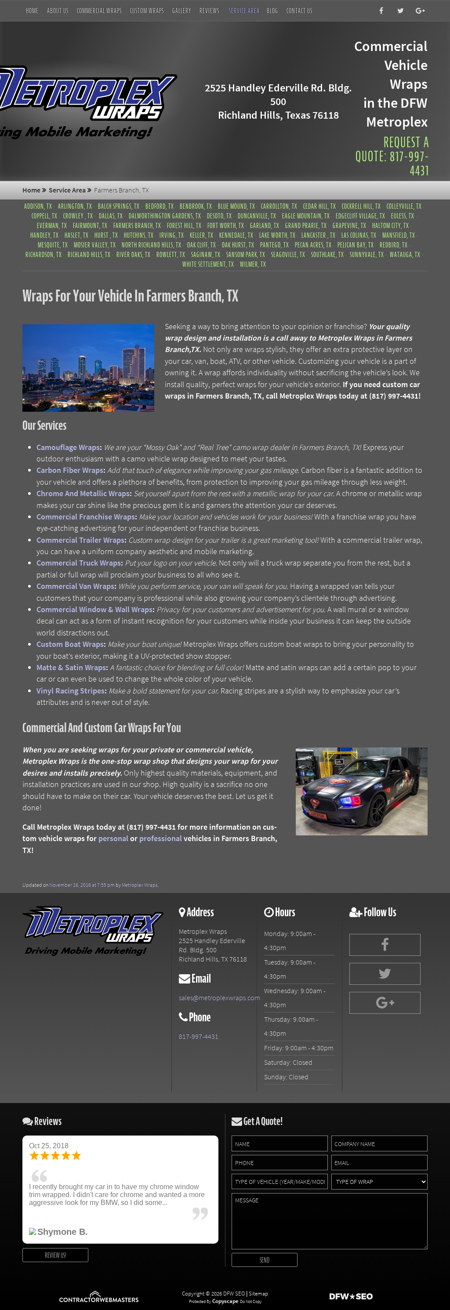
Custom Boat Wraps (70, 644)
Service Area (244, 10)
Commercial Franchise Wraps (85, 517)
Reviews (209, 10)
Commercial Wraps (99, 10)
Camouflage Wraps (68, 447)
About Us (58, 10)
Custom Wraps (147, 10)
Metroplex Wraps (140, 885)
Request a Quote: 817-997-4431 (392, 156)
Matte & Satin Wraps (71, 667)
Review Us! (55, 1255)
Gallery (181, 10)
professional (160, 838)
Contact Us (299, 10)
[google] (418, 11)
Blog (272, 10)
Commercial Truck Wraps (78, 563)
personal (113, 838)
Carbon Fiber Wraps (69, 470)
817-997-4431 (198, 1036)
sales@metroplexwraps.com (214, 997)
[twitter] (398, 11)
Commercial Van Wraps (75, 586)
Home (32, 10)
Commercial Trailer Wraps (80, 540)
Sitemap (258, 1293)
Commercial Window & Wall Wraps (94, 609)
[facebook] (379, 11)
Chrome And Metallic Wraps (83, 493)
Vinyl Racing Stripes (70, 691)
